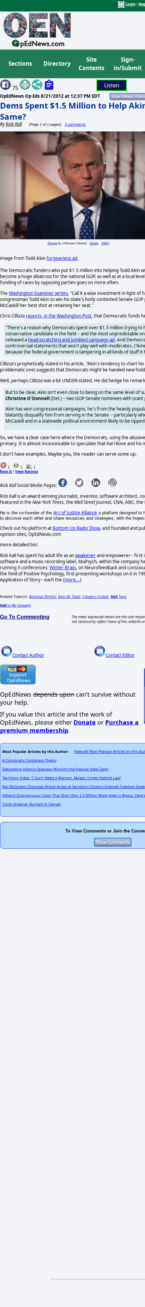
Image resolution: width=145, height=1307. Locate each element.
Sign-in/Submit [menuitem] (127, 64)
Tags (118, 596)
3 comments (75, 124)
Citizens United (95, 596)
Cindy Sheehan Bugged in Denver (31, 804)
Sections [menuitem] (20, 63)
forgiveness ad (62, 258)
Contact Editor (120, 655)
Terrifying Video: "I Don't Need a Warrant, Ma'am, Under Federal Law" (61, 778)
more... (72, 580)
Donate (85, 722)
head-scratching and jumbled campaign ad (71, 340)
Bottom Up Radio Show (76, 528)
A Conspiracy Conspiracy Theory (29, 760)
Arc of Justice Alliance (75, 513)
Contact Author (28, 655)
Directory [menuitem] (57, 63)
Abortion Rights (42, 596)
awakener (85, 555)
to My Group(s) (15, 605)
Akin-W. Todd (69, 596)
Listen (111, 85)
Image (53, 243)
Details (94, 243)
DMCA (105, 243)
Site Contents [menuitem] (91, 64)
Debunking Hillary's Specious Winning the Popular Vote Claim (55, 769)
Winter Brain (63, 568)
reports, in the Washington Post (58, 316)
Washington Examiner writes (38, 293)
